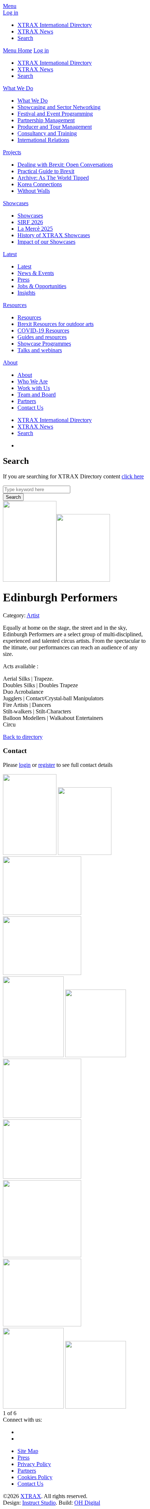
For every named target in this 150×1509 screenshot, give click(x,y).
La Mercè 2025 (35, 229)
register (46, 765)
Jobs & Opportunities (41, 286)
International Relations (43, 140)
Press (23, 279)
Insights (26, 293)
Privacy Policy (34, 1464)
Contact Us (30, 408)
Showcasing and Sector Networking (58, 107)
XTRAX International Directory (54, 25)
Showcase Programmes (44, 344)
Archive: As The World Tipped (53, 178)
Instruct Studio (39, 1503)
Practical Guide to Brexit (45, 171)
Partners (26, 401)
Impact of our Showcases (46, 242)
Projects (12, 152)
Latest (10, 254)
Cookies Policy (34, 1477)
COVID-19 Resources (43, 330)
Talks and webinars (39, 350)
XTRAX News (35, 31)
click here (133, 476)
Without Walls (33, 191)
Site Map (27, 1451)
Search (25, 38)
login (25, 765)
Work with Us (33, 388)
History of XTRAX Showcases (53, 235)
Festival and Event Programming (55, 114)
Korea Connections (39, 184)
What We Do (18, 88)
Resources (15, 305)
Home (25, 50)
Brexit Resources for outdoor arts (55, 324)
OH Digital (87, 1503)
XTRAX (30, 1496)
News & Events (35, 273)
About (10, 362)
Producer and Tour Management (54, 127)
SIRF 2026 (30, 222)
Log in (10, 12)
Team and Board (36, 394)
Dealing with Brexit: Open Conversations (65, 165)
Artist (33, 615)
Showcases (15, 203)
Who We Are (32, 381)
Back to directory (23, 737)
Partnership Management (46, 120)
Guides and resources (42, 337)
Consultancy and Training (47, 133)
